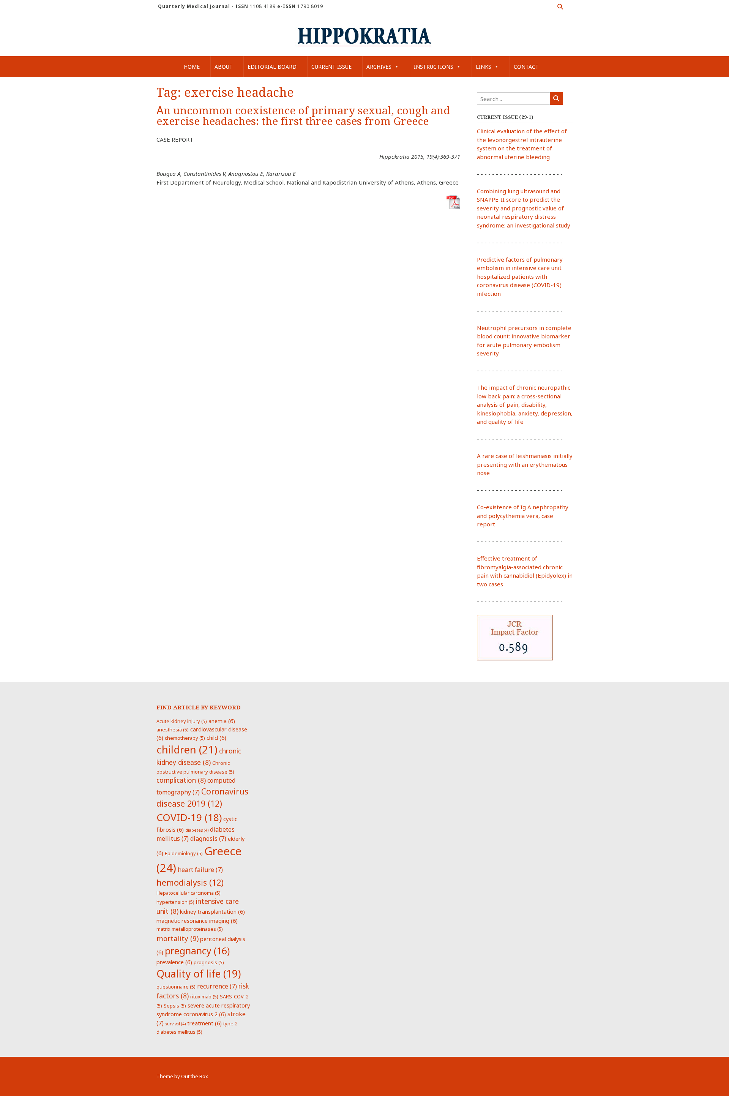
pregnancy (197, 950)
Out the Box (194, 1076)
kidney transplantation (212, 911)
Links (483, 66)
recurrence (217, 986)
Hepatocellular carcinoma (188, 892)
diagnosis (208, 838)
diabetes (196, 830)
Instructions (433, 66)
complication (181, 780)
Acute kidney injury (181, 721)
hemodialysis (190, 882)
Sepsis (175, 1005)
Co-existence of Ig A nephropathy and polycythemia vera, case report (522, 515)
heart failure (200, 869)
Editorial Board (272, 66)
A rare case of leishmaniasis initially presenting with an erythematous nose (525, 464)
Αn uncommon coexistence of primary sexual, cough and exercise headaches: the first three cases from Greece (303, 116)
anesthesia (172, 729)
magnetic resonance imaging (197, 920)
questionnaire (176, 986)
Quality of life (198, 974)
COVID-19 (189, 817)
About (224, 66)
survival (175, 1024)
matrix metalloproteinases (189, 928)
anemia (221, 721)
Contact (526, 66)
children (187, 749)
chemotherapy (185, 737)
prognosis (209, 962)
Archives (378, 66)
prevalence (174, 962)
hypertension (175, 902)
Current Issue (331, 66)
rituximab (204, 996)
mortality (177, 938)
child (216, 737)
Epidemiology (184, 853)
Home (192, 66)
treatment (204, 1023)
